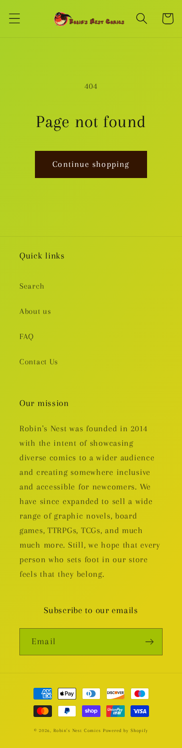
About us (35, 311)
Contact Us (38, 361)
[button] (15, 19)
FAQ (26, 336)
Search (31, 286)
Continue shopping (90, 164)
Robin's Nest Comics (77, 730)
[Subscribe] (149, 641)
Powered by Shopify (125, 730)
